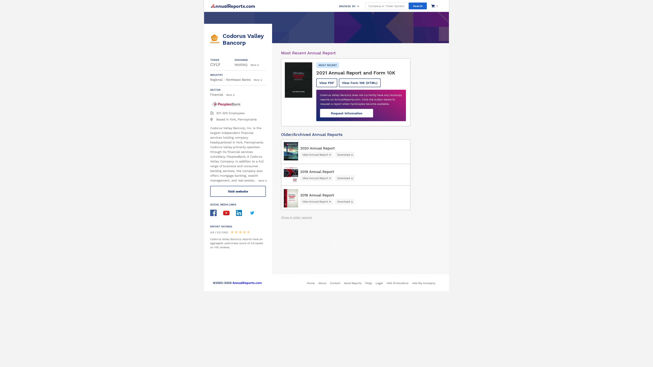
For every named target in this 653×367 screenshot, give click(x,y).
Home (311, 283)
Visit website (238, 191)
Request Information (346, 113)
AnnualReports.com (247, 283)
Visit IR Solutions (397, 283)
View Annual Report (315, 154)
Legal (379, 283)
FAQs (368, 283)
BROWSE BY (347, 6)
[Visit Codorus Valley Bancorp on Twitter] (255, 213)
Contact (335, 283)
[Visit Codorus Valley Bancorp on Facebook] (216, 213)
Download (343, 154)
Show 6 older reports (296, 217)
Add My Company (423, 283)
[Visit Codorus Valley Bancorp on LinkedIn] (242, 213)
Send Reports (353, 283)
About (322, 283)
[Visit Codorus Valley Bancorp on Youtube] (229, 213)
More (253, 65)
